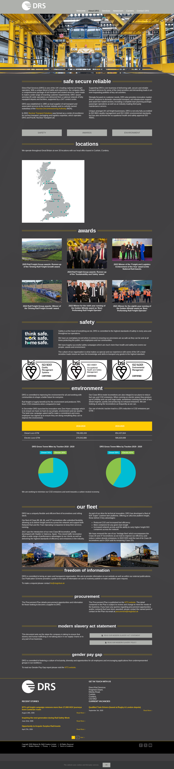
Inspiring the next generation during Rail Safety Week (46, 718)
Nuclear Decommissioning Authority (51, 109)
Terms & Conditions (66, 746)
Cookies (54, 746)
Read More (80, 713)
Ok (106, 765)
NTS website (70, 667)
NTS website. (130, 602)
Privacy (45, 746)
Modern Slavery (34, 746)
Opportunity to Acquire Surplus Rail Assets (41, 726)
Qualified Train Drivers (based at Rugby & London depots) (115, 707)
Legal (24, 746)
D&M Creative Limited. (49, 744)
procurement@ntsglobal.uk (127, 611)
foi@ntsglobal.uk (57, 583)
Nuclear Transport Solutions (40, 113)
